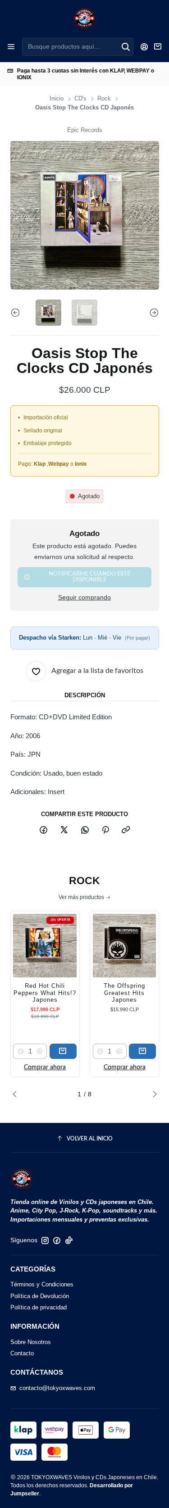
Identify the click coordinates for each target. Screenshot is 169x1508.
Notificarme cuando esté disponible (89, 576)
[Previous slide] (17, 313)
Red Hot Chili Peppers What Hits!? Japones (45, 993)
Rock (104, 99)
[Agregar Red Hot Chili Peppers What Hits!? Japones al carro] (63, 1051)
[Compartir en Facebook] (43, 830)
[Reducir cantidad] (20, 1051)
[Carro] (158, 47)
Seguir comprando (84, 598)
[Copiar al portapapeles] (126, 830)
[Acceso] (144, 47)
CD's (80, 99)
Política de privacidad (38, 1307)
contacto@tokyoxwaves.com (57, 1388)
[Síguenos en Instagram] (45, 1240)
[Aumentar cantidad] (39, 1051)
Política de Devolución (39, 1296)
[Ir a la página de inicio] (84, 18)
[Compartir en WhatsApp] (85, 830)
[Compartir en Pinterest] (105, 830)
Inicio (57, 99)
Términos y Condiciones (41, 1284)
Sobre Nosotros (30, 1342)
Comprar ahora (45, 1067)
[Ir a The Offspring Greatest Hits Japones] (124, 945)
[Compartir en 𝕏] (64, 830)
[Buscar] (125, 47)
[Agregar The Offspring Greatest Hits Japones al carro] (142, 1051)
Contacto (22, 1353)
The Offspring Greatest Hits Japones (124, 993)
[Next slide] (152, 313)
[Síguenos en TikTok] (69, 1240)
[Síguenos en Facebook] (57, 1240)
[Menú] (11, 47)
